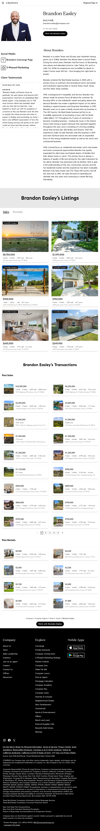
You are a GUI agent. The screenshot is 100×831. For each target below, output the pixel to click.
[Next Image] (46, 236)
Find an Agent (41, 677)
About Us (7, 646)
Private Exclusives (42, 650)
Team (5, 650)
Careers (6, 665)
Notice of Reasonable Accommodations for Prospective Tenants (27, 812)
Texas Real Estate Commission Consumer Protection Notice (25, 803)
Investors (7, 658)
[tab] (6, 212)
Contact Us (8, 669)
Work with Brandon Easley (55, 34)
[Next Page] (63, 532)
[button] (3, 3)
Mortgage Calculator (44, 681)
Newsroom (7, 677)
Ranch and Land (42, 720)
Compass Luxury (42, 673)
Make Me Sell (41, 669)
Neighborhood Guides (44, 700)
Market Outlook (42, 661)
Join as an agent (10, 661)
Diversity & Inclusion (43, 697)
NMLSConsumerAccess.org (43, 822)
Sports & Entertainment (45, 712)
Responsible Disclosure (22, 750)
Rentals (18, 212)
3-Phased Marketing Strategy (47, 658)
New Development (43, 704)
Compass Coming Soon (45, 654)
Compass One (41, 665)
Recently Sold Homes (44, 728)
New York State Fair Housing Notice (16, 807)
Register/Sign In (90, 3)
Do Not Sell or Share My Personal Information (22, 747)
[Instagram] (5, 740)
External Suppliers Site (44, 724)
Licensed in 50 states (12, 825)
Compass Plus (41, 689)
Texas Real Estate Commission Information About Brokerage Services (29, 800)
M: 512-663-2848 (50, 29)
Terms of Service (50, 747)
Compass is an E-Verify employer (47, 750)
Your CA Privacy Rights (66, 753)
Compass (29, 618)
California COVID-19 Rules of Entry (36, 753)
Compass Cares (42, 693)
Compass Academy (43, 685)
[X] (15, 740)
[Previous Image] (5, 236)
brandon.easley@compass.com (56, 23)
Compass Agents (41, 618)
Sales (6, 212)
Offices (6, 673)
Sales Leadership (10, 654)
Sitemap (38, 732)
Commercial (40, 708)
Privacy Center (64, 747)
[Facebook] (10, 740)
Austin (58, 618)
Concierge (39, 646)
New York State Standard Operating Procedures (21, 809)
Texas (52, 618)
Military (38, 716)
